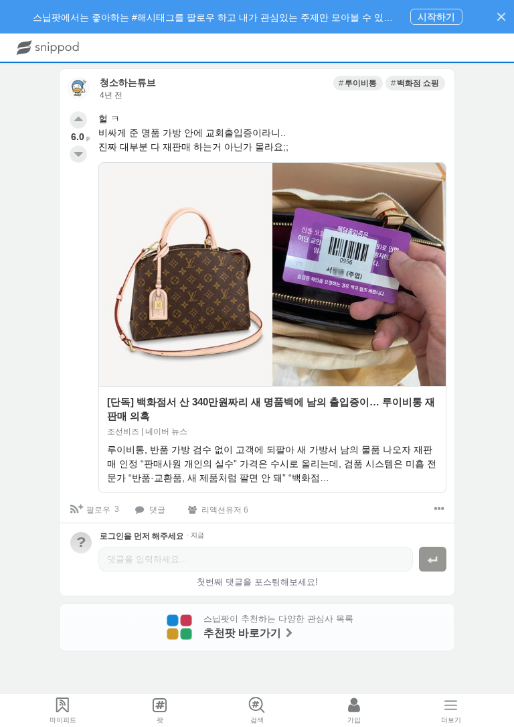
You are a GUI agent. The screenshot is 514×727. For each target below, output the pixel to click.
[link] (358, 83)
